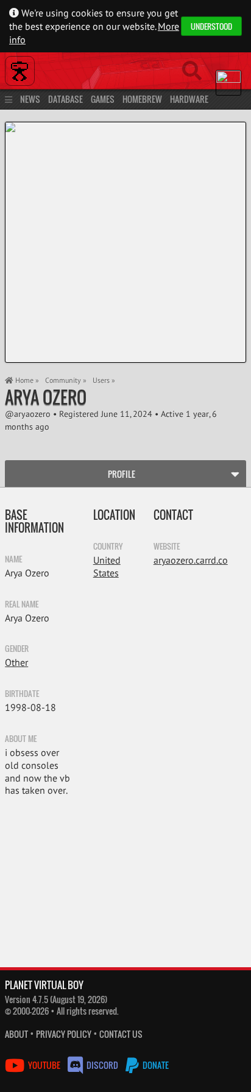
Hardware (189, 99)
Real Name (21, 604)
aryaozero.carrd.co (191, 560)
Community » (66, 380)
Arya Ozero (46, 397)
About (16, 1033)
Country (107, 546)
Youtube (44, 1065)
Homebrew (142, 99)
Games (103, 99)
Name (13, 559)
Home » (26, 380)
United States (107, 566)
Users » (104, 380)
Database (65, 99)
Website (167, 546)
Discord (102, 1065)
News (30, 99)
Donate (155, 1065)
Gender (17, 648)
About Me (21, 738)
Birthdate (22, 693)
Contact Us (121, 1033)
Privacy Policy (63, 1033)
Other (16, 662)
